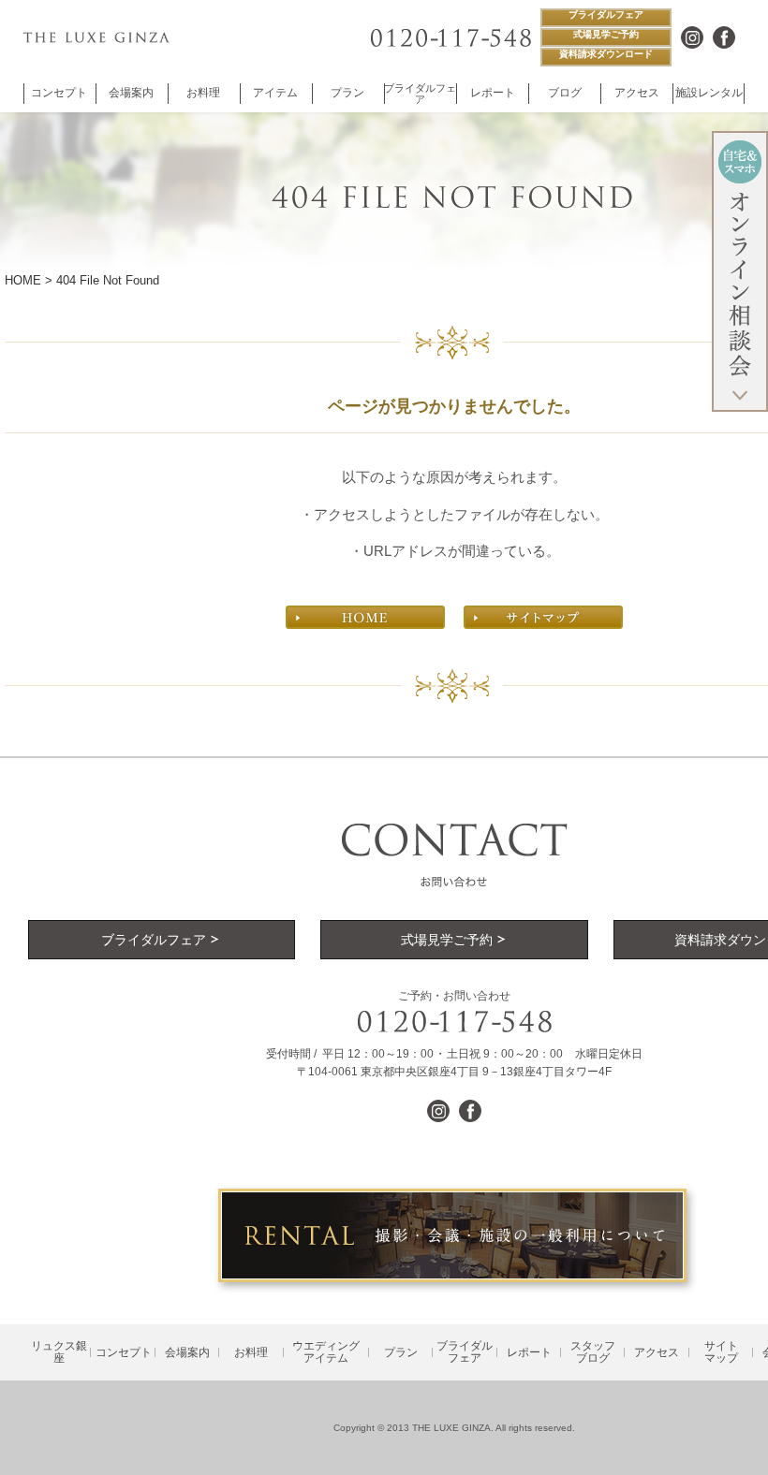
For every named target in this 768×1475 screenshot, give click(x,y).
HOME (23, 280)
